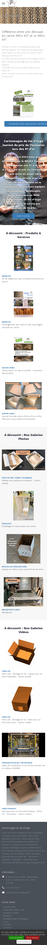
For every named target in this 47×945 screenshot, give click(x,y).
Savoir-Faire (12, 15)
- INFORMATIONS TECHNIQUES (15, 919)
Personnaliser (24, 941)
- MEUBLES (7, 916)
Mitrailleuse (7, 612)
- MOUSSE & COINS (10, 913)
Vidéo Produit (9, 809)
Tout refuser (32, 937)
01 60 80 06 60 (12, 888)
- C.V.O (5, 922)
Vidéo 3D (6, 671)
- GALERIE (6, 925)
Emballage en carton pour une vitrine (19, 526)
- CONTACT (7, 928)
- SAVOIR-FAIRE (8, 907)
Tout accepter (16, 937)
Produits (6, 524)
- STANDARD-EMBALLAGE (13, 910)
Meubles (6, 276)
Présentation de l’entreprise (17, 763)
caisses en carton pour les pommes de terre (22, 569)
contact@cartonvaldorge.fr (18, 893)
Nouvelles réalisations (14, 567)
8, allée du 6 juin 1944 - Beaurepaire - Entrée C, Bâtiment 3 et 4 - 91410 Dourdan (22, 880)
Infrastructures (11, 610)
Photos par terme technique (17, 478)
